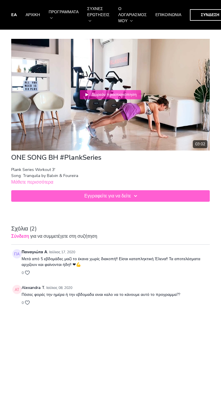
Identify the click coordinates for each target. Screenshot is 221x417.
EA (14, 15)
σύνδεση (20, 236)
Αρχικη (33, 15)
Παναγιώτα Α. (35, 252)
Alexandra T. (33, 287)
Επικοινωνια (168, 15)
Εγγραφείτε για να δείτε (107, 196)
